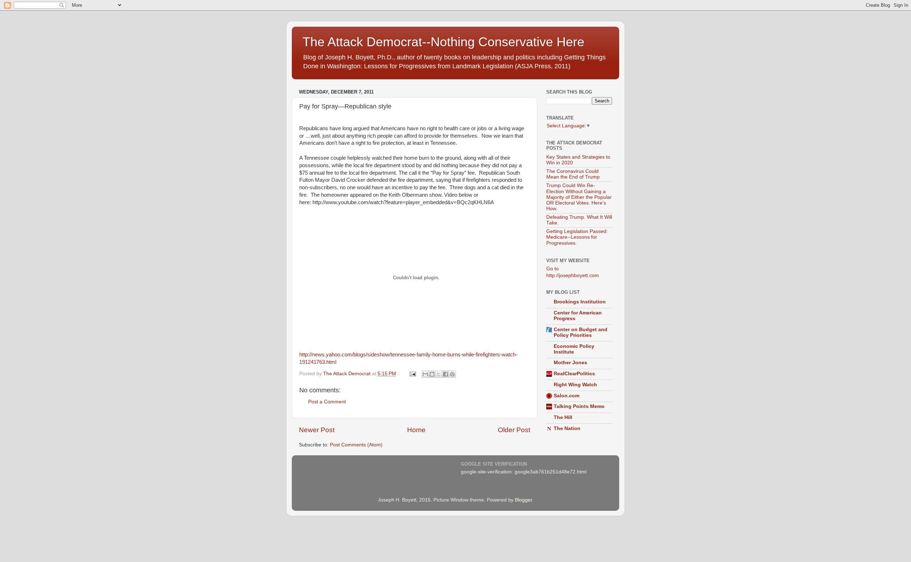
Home (416, 430)
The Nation (567, 428)
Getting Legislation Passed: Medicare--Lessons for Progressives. (577, 237)
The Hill (563, 417)
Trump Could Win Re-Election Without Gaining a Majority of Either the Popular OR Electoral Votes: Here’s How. (579, 197)
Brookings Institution (580, 301)
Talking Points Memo (579, 406)
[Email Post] (412, 373)
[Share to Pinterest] (452, 374)
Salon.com (566, 395)
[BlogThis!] (432, 374)
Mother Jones (570, 362)
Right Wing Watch (575, 384)
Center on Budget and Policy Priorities (580, 332)
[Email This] (425, 374)
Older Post (514, 430)
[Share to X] (438, 374)
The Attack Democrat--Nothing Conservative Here (443, 42)
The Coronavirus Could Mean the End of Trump (573, 174)
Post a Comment (327, 401)
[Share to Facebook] (445, 374)
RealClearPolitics (574, 373)
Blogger (523, 500)
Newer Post (317, 430)
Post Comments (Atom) (356, 444)
